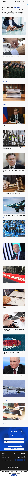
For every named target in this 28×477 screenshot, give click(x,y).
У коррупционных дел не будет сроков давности (12, 193)
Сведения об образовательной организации (14, 467)
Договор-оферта (10, 466)
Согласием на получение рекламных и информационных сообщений (13, 446)
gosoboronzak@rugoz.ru (22, 457)
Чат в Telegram (24, 456)
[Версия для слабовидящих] (27, 4)
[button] (22, 453)
